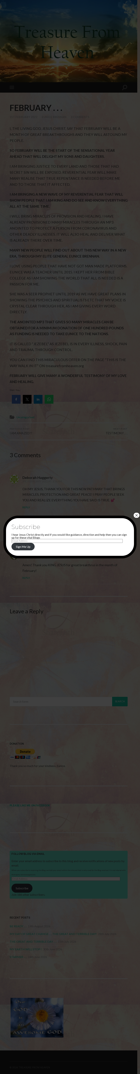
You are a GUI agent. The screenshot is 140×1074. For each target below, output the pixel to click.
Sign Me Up (23, 546)
